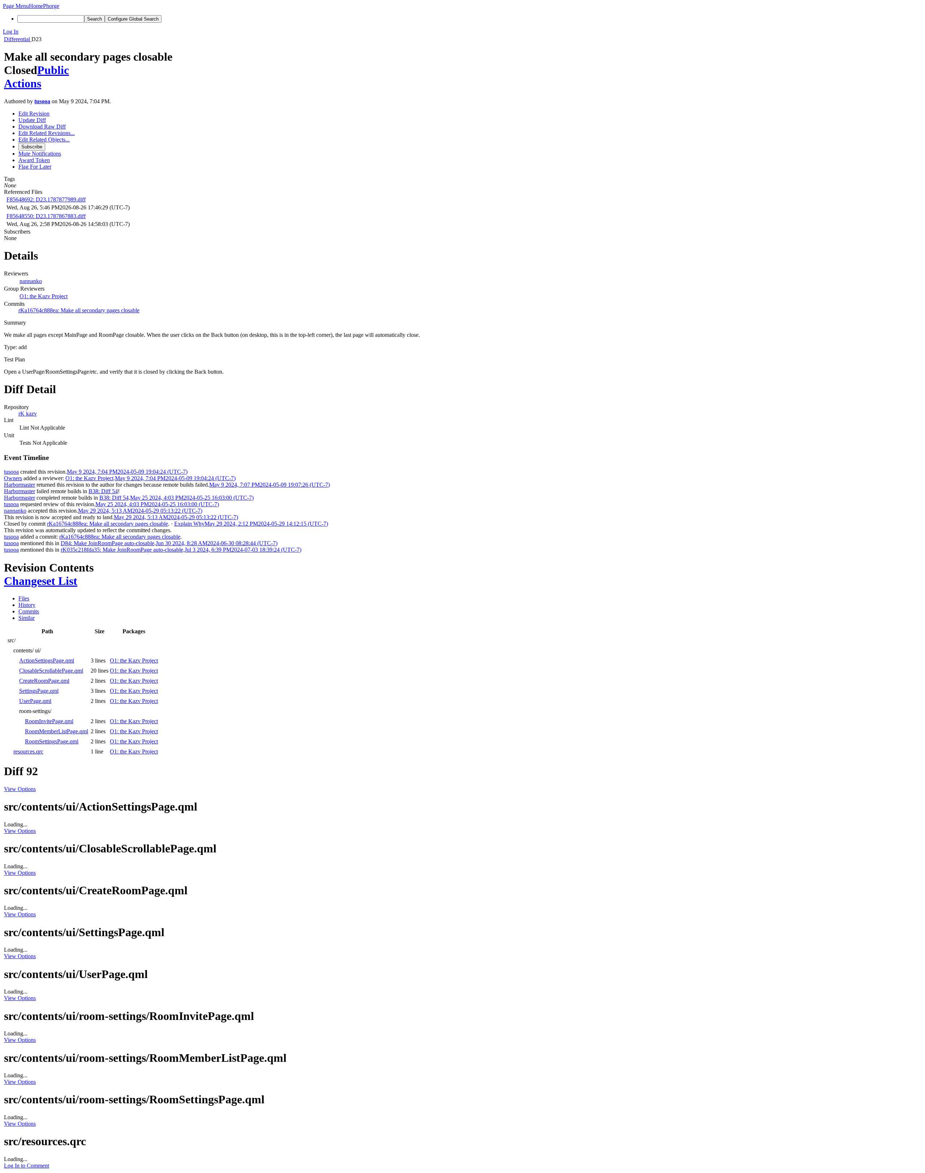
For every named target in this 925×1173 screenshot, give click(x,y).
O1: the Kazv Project (44, 296)
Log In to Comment (26, 1166)
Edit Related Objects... (44, 139)
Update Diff (32, 120)
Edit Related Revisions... (46, 133)
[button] (16, 6)
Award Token (34, 160)
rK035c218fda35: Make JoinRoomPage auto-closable (122, 550)
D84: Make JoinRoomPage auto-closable (107, 543)
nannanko (31, 281)
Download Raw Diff (42, 126)
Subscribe (31, 146)
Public (53, 70)
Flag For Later (34, 167)
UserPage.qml (35, 701)
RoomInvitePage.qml (49, 721)
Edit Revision (34, 113)
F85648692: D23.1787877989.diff (46, 199)
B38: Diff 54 (103, 491)
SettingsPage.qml (39, 691)
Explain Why (189, 524)
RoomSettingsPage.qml (51, 741)
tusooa (42, 101)
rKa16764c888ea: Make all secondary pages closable (78, 310)
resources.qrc (28, 751)
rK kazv (27, 413)
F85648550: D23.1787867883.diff (46, 216)
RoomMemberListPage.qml (56, 731)
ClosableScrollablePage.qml (51, 671)
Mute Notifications (39, 154)
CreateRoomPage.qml (44, 681)
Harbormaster (19, 485)
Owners (13, 478)
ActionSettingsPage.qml (46, 660)
